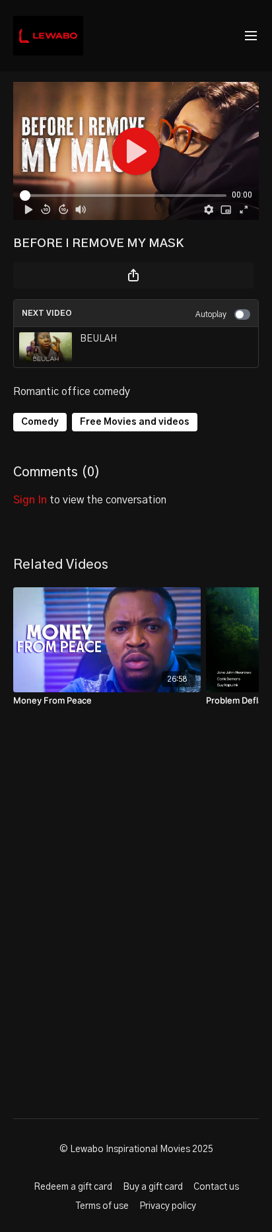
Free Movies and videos (134, 422)
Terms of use (102, 1206)
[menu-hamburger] (251, 36)
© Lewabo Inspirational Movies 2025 (136, 1149)
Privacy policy (167, 1206)
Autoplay (210, 314)
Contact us (216, 1187)
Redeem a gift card (73, 1187)
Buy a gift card (153, 1187)
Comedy (40, 422)
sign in (30, 500)
